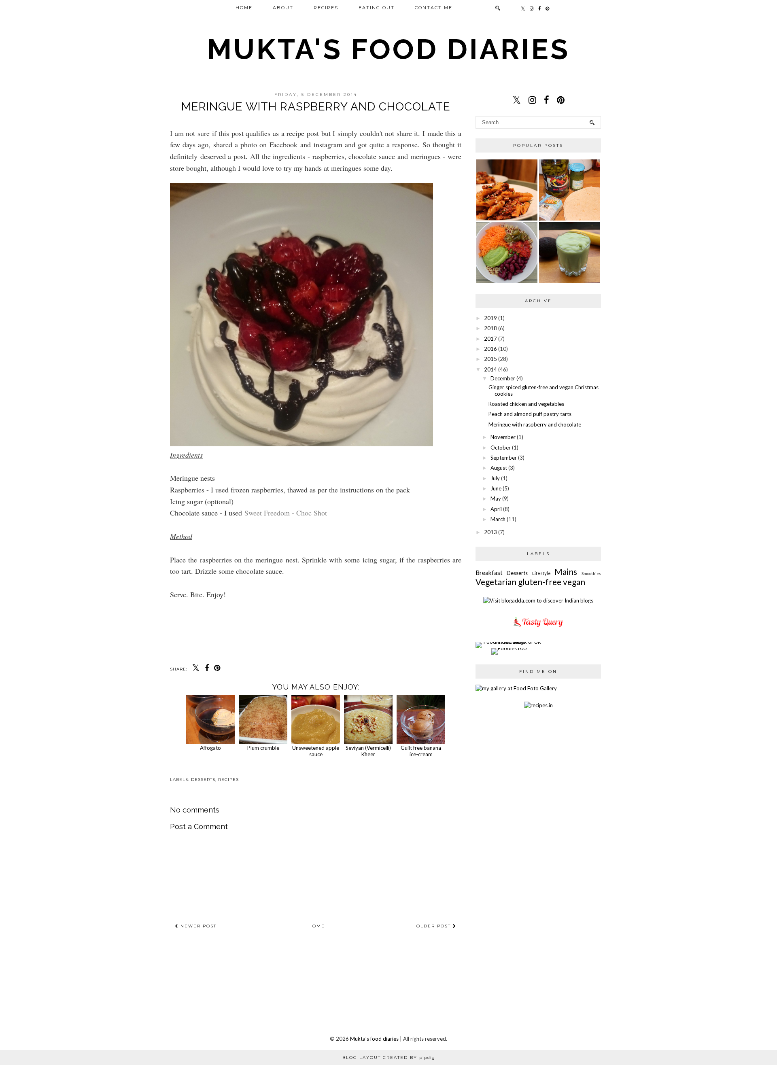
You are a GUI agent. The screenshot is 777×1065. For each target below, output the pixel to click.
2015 (490, 359)
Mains (565, 571)
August (498, 468)
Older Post (434, 926)
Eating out (377, 8)
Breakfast (489, 572)
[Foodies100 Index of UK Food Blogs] (509, 642)
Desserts (203, 779)
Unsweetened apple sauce (315, 751)
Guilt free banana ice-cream (421, 751)
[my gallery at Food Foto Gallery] (516, 688)
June (495, 488)
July (495, 478)
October (500, 447)
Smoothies (591, 573)
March (497, 519)
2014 (490, 369)
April (496, 509)
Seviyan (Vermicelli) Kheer (368, 751)
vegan (574, 582)
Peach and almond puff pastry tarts (529, 414)
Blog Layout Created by (388, 1057)
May (495, 498)
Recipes (326, 8)
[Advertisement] (329, 995)
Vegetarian (496, 582)
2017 (490, 338)
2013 (490, 532)
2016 (490, 349)
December (502, 378)
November (503, 437)
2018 (490, 328)
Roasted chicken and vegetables (526, 404)
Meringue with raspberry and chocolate (534, 424)
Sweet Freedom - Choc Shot (285, 513)
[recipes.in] (538, 705)
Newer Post (197, 926)
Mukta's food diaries (388, 49)
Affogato (210, 748)
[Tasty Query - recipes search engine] (538, 628)
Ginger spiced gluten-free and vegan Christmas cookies (543, 390)
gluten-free (539, 582)
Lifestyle (541, 573)
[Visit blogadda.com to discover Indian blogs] (538, 600)
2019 (490, 318)
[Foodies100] (508, 648)
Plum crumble (263, 748)
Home (244, 8)
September (503, 457)
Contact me (433, 8)
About (283, 8)
